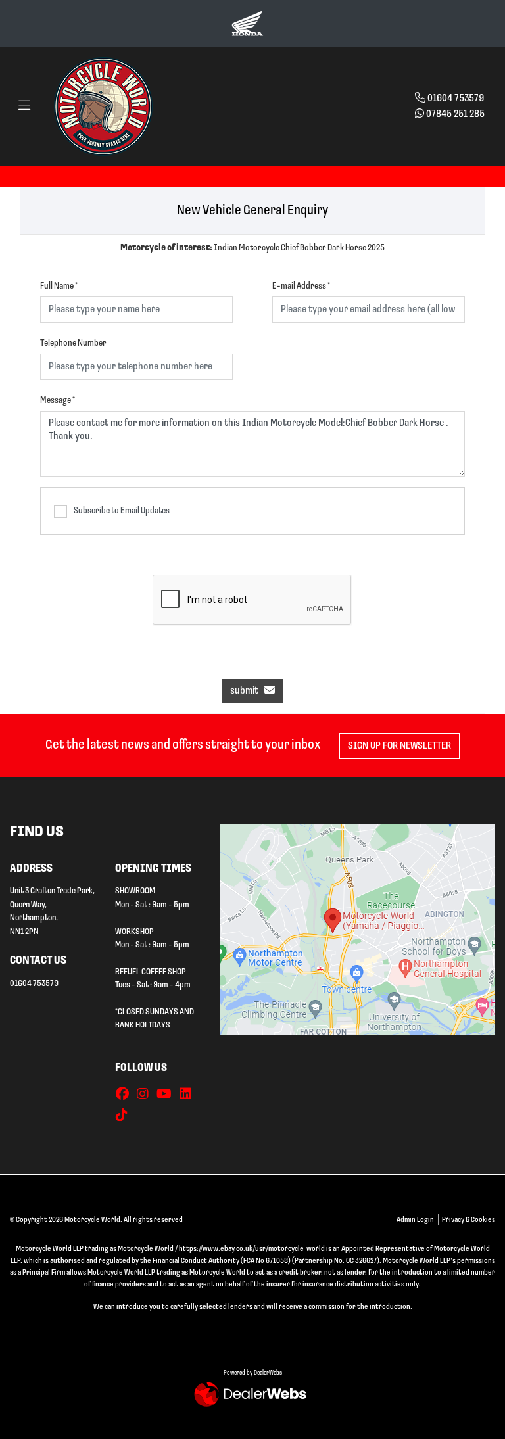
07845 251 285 (455, 114)
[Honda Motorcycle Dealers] (247, 23)
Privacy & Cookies (468, 1220)
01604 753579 (455, 98)
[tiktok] (125, 1116)
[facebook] (125, 1095)
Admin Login (415, 1220)
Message (57, 401)
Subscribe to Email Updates (122, 511)
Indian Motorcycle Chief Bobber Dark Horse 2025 (252, 248)
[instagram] (146, 1095)
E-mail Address (301, 286)
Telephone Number (73, 343)
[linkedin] (189, 1095)
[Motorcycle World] (103, 106)
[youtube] (167, 1095)
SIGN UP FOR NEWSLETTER (399, 746)
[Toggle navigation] (24, 106)
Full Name (59, 286)
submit (247, 691)
